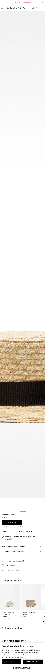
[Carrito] (41, 8)
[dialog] (22, 657)
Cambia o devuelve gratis (15, 561)
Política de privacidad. (15, 657)
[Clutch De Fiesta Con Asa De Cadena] (10, 597)
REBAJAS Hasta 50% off (22, 2)
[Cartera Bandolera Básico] (31, 597)
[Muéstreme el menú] (2, 8)
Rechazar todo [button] (32, 662)
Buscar (33, 8)
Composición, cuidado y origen (13, 551)
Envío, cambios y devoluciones (13, 546)
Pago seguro (10, 565)
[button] (22, 667)
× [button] (42, 645)
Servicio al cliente (12, 570)
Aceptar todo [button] (11, 662)
